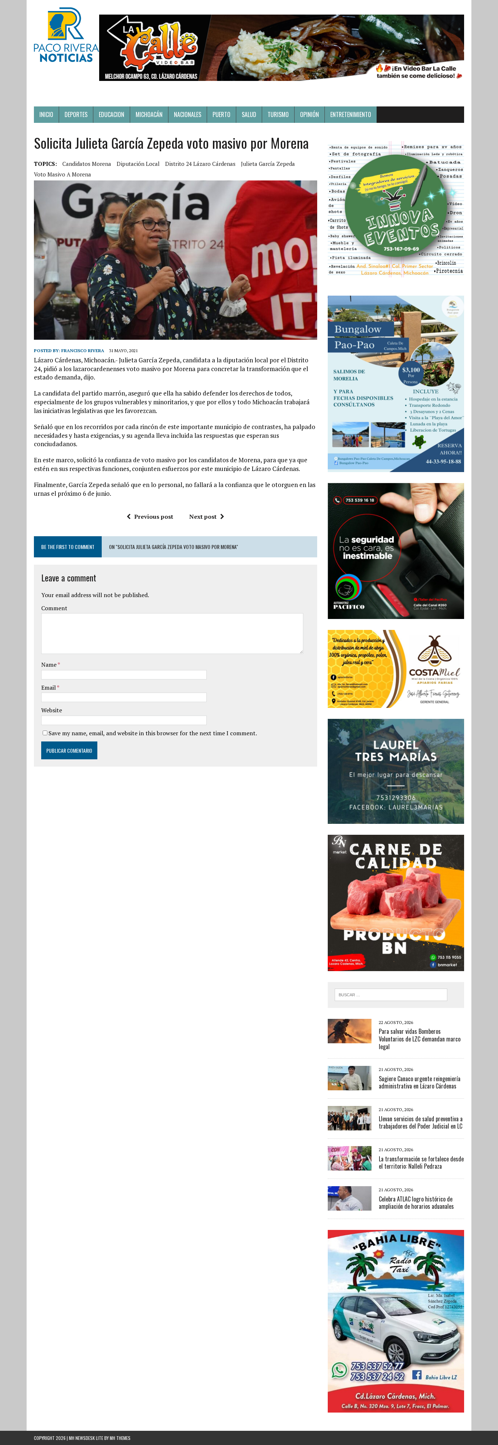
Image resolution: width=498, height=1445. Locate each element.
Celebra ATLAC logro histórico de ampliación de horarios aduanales (416, 1203)
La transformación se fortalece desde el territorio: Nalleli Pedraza (421, 1162)
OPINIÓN (309, 114)
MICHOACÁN (149, 114)
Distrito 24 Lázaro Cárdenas (200, 163)
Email (49, 687)
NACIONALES (187, 114)
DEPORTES (76, 114)
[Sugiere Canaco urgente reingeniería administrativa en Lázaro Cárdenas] (349, 1086)
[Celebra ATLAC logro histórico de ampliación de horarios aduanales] (349, 1206)
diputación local (138, 163)
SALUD (249, 114)
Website (51, 710)
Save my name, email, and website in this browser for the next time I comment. (152, 733)
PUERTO (221, 114)
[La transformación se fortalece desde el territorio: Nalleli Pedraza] (349, 1166)
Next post (203, 517)
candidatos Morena (86, 163)
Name (49, 665)
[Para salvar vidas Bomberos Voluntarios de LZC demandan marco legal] (349, 1038)
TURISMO (278, 114)
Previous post (153, 517)
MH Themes (120, 1438)
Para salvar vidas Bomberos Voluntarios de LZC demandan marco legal (419, 1039)
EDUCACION (111, 114)
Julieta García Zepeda (268, 163)
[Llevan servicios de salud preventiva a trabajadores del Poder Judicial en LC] (349, 1126)
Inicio (46, 114)
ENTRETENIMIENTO (350, 114)
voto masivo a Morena (62, 174)
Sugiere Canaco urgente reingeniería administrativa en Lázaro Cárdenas (419, 1082)
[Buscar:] (391, 994)
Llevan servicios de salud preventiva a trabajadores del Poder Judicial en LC (421, 1122)
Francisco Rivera (82, 350)
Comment (54, 608)
